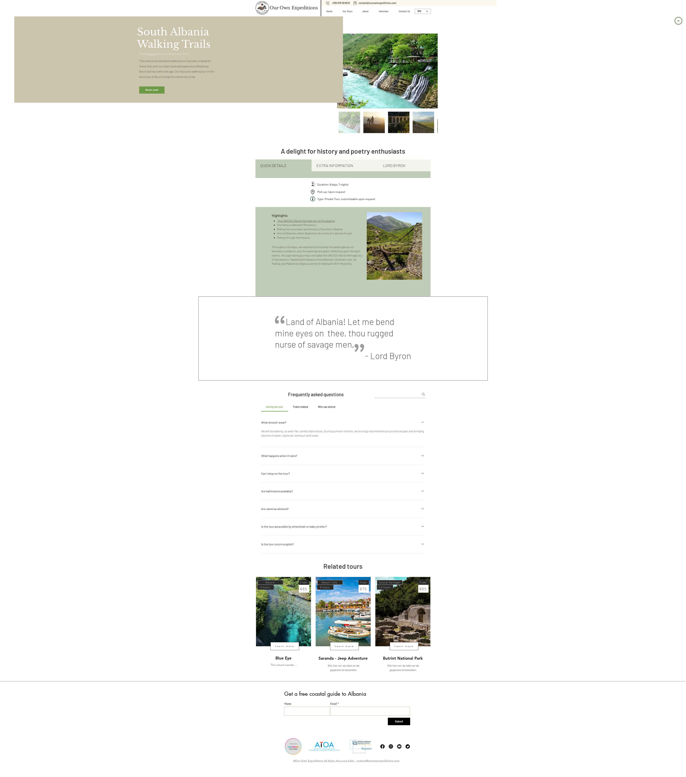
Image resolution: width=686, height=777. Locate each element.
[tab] (283, 165)
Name (287, 704)
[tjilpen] (408, 746)
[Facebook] (382, 746)
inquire (152, 53)
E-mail (333, 704)
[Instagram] (391, 746)
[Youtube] (399, 746)
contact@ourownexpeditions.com (377, 2)
